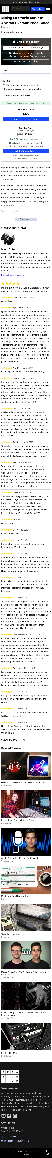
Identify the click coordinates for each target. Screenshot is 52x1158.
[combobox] (20, 8)
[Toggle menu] (48, 8)
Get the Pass (37, 8)
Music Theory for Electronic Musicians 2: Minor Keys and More (23, 1014)
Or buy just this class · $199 (26, 61)
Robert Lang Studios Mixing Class (17, 820)
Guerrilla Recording (10, 933)
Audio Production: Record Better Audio (20, 858)
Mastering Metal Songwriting (15, 895)
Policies (26, 1154)
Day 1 (5, 70)
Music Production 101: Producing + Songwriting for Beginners (25, 973)
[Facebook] (9, 1116)
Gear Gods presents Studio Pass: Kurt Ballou (22, 782)
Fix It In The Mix (9, 1052)
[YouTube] (3, 1116)
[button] (45, 1151)
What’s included (32, 158)
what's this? (40, 102)
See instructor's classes (12, 274)
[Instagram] (14, 1116)
